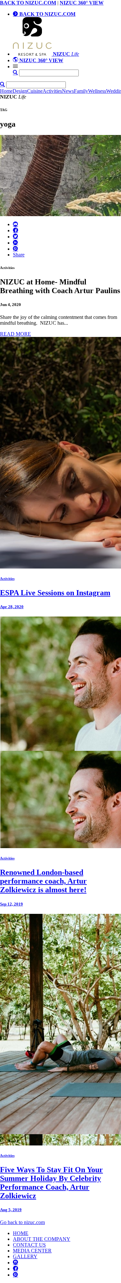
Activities (52, 91)
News (68, 91)
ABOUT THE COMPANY (41, 1239)
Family (81, 91)
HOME (20, 1233)
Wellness (97, 91)
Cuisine (35, 91)
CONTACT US (29, 1245)
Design (20, 91)
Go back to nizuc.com (22, 1222)
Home (6, 91)
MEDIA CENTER (32, 1250)
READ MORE (15, 334)
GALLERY (25, 1256)
